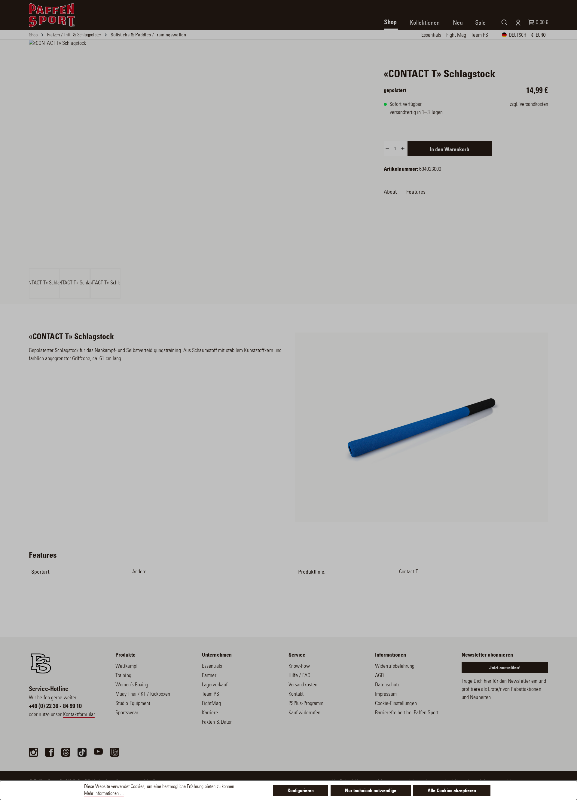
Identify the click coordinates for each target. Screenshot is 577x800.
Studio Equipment (132, 704)
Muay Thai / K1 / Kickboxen (142, 694)
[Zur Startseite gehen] (52, 15)
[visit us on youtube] (98, 752)
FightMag (211, 704)
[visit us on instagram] (33, 752)
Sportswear (126, 713)
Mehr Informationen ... (104, 794)
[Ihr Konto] (516, 22)
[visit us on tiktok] (82, 752)
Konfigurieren (301, 791)
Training (123, 676)
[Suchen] (503, 22)
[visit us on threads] (65, 752)
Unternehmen (217, 655)
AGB (379, 676)
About (390, 192)
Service (297, 655)
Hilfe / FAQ (299, 676)
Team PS (210, 694)
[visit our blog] (114, 752)
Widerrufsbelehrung (395, 666)
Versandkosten (302, 685)
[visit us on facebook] (49, 752)
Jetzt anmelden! (505, 668)
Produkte (125, 655)
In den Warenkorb (449, 150)
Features (416, 192)
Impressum (386, 694)
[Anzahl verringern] (387, 148)
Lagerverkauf (214, 685)
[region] (180, 169)
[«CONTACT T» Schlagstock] (180, 153)
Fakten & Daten (217, 722)
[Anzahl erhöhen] (402, 148)
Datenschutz (387, 685)
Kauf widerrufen (304, 713)
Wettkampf (126, 666)
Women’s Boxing (131, 685)
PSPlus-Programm (305, 704)
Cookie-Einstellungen (396, 704)
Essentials (212, 666)
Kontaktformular (79, 715)
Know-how (299, 666)
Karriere (210, 713)
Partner (209, 676)
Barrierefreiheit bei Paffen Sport (406, 713)
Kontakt (296, 694)
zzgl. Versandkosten (529, 104)
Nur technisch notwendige (370, 791)
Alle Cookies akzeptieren (452, 791)
